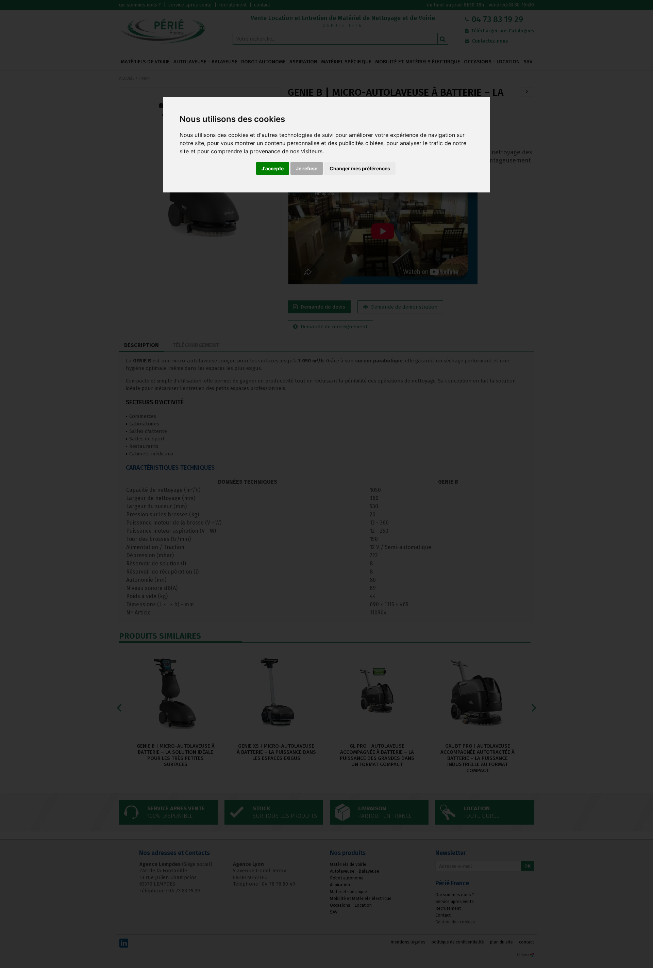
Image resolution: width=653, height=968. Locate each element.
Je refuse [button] (306, 168)
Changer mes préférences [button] (360, 168)
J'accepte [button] (273, 168)
